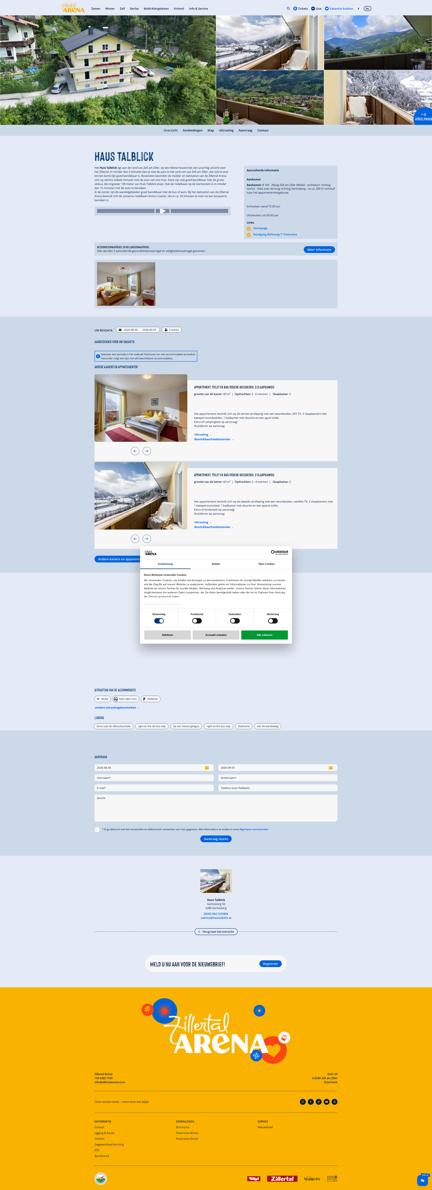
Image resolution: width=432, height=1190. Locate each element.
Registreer (270, 964)
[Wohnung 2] (140, 496)
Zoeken (288, 8)
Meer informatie (319, 250)
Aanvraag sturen (216, 839)
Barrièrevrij (101, 1156)
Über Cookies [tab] (267, 563)
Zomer (95, 8)
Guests (174, 329)
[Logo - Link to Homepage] (73, 7)
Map (211, 130)
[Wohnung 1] (140, 408)
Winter (110, 8)
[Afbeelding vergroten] (108, 70)
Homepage (260, 228)
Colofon (99, 1139)
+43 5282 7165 (103, 1078)
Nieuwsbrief (265, 1127)
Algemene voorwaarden (254, 829)
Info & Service (198, 8)
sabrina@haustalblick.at (216, 918)
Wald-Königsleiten (156, 8)
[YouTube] (327, 1102)
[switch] (197, 621)
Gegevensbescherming (109, 1144)
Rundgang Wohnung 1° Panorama (275, 234)
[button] (162, 211)
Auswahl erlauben (216, 634)
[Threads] (335, 1102)
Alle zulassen (264, 634)
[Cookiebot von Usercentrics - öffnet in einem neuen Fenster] (273, 552)
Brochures (182, 1127)
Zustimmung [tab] (165, 563)
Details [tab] (216, 563)
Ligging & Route (104, 1133)
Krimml (179, 8)
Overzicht (171, 130)
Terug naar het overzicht (218, 932)
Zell (122, 8)
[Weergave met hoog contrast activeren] (358, 8)
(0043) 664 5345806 (216, 914)
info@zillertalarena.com (109, 1082)
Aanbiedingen (192, 130)
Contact (262, 130)
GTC (97, 1150)
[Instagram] (303, 1102)
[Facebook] (311, 1102)
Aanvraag (245, 130)
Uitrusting (226, 130)
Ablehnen (167, 634)
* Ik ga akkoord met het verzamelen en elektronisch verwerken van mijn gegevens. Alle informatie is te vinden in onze (185, 829)
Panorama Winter (187, 1133)
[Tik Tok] (319, 1102)
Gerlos (134, 8)
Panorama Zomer (187, 1139)
